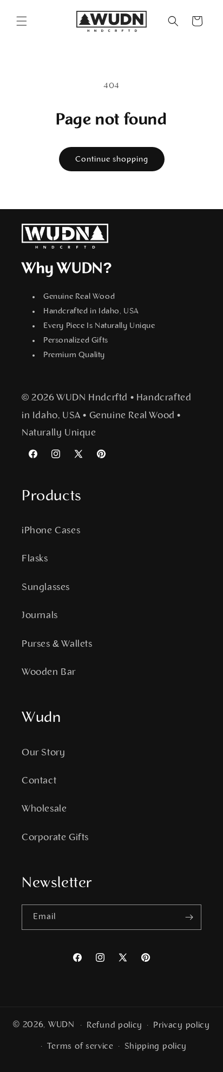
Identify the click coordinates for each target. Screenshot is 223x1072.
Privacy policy (181, 1025)
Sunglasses (46, 588)
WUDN (61, 1025)
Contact (39, 781)
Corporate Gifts (55, 838)
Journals (40, 616)
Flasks (35, 559)
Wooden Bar (49, 673)
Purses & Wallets (57, 644)
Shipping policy (155, 1046)
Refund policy (114, 1025)
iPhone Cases (51, 531)
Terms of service (80, 1046)
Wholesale (44, 809)
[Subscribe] (189, 917)
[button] (22, 21)
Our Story (43, 753)
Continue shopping (111, 160)
